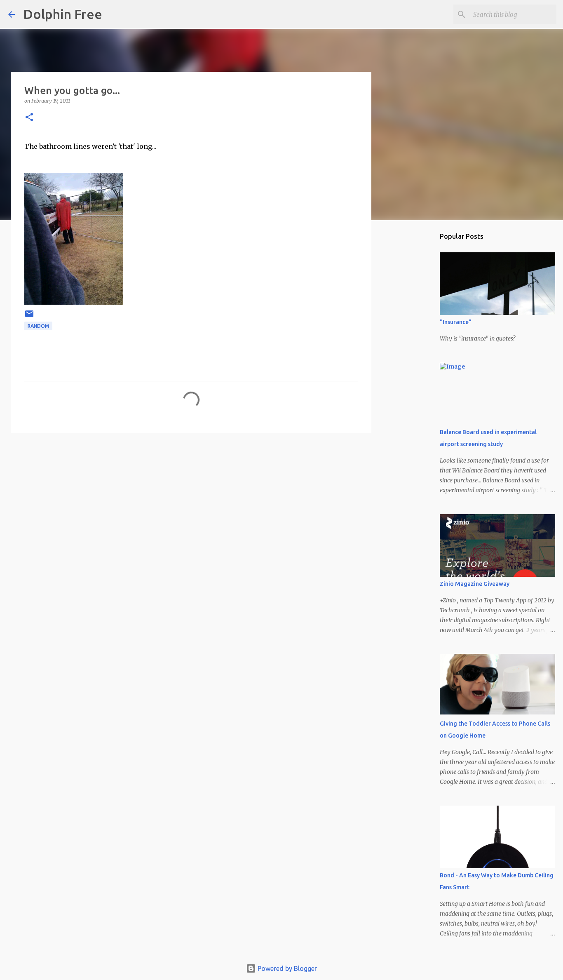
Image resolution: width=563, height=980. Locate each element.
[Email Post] (29, 317)
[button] (29, 117)
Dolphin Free (62, 14)
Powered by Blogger (286, 968)
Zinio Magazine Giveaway (474, 583)
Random (38, 326)
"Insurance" (456, 322)
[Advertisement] (191, 503)
